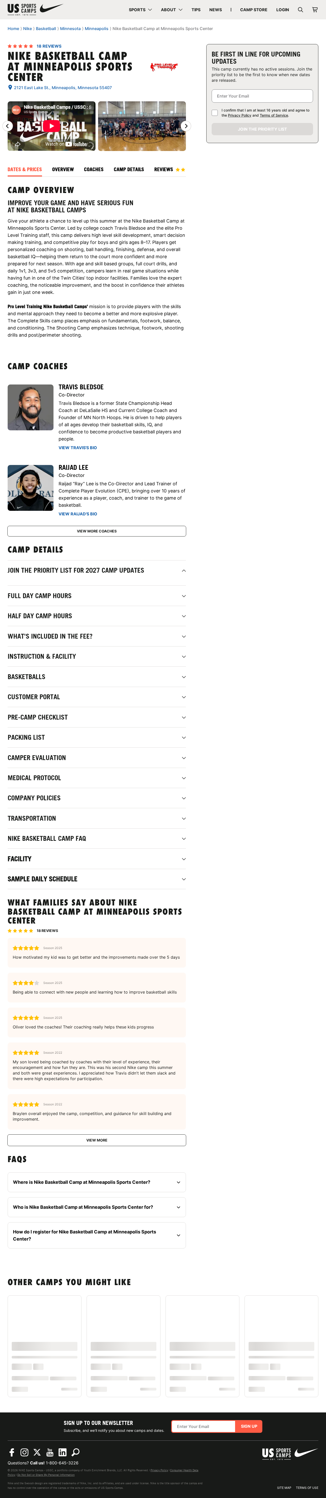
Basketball (46, 28)
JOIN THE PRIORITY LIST (262, 129)
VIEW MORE (96, 1140)
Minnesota (70, 28)
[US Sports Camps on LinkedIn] (63, 1452)
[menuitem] (140, 10)
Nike (27, 28)
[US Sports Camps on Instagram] (24, 1452)
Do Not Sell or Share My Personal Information (46, 1475)
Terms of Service (274, 115)
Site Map (284, 1488)
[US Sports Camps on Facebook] (12, 1452)
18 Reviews (49, 46)
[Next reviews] (186, 126)
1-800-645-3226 (62, 1462)
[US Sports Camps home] (36, 10)
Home (13, 28)
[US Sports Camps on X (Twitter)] (37, 1452)
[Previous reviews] (8, 126)
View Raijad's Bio (78, 514)
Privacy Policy (239, 115)
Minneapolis (96, 28)
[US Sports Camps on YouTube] (50, 1452)
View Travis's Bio (78, 448)
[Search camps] (75, 1452)
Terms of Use (307, 1488)
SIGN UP (249, 1426)
